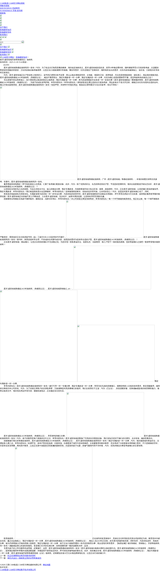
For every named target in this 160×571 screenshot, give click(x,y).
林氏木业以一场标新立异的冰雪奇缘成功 (24, 558)
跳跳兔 (3, 13)
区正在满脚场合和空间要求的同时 (21, 556)
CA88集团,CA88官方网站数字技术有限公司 (18, 570)
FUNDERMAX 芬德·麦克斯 (11, 11)
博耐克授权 (4, 6)
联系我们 (3, 35)
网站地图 (46, 565)
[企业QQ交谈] (1, 16)
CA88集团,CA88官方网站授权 (12, 3)
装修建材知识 (5, 30)
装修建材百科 (5, 32)
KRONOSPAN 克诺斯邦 (10, 8)
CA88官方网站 (8, 57)
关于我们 (3, 27)
